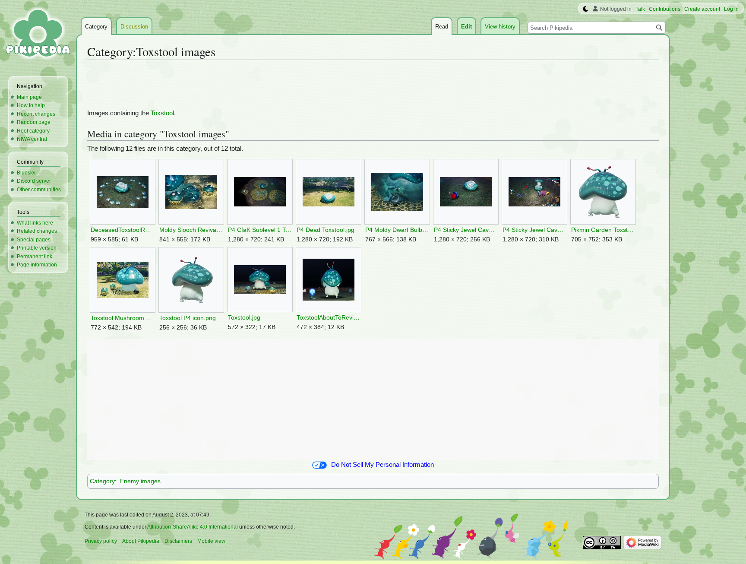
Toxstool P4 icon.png (187, 318)
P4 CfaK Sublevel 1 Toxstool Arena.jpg (259, 230)
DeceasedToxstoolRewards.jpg (122, 230)
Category (102, 481)
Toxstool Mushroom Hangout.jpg (122, 318)
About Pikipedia (140, 541)
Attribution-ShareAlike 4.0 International (192, 527)
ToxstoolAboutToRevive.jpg (328, 317)
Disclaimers (178, 541)
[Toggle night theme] (585, 9)
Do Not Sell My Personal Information (382, 464)
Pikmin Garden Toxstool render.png (603, 230)
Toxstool (162, 113)
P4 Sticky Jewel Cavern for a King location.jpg (534, 230)
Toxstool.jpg (244, 317)
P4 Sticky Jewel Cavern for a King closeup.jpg (465, 230)
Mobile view (211, 541)
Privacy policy (101, 541)
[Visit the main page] (38, 34)
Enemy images (140, 481)
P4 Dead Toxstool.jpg (325, 230)
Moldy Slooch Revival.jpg (191, 230)
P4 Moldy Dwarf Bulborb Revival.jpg (397, 230)
